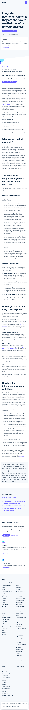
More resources (6, 7)
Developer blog (19, 660)
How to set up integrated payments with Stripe (14, 78)
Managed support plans (7, 695)
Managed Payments (6, 617)
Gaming (17, 615)
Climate (4, 598)
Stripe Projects (19, 659)
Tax (3, 630)
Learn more (5, 47)
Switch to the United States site (10, 706)
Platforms (18, 608)
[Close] (26, 703)
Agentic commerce (20, 591)
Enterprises (18, 587)
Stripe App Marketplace (21, 639)
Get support (5, 693)
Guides (3, 666)
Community (5, 671)
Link (3, 615)
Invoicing (4, 611)
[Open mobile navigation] (26, 2)
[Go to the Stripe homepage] (3, 580)
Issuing (3, 613)
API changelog (19, 655)
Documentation (19, 649)
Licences (4, 682)
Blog (3, 670)
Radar (3, 625)
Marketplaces (19, 604)
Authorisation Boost (7, 591)
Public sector (19, 630)
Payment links (5, 619)
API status (18, 653)
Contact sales (14, 535)
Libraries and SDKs (20, 657)
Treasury (4, 634)
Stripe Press (18, 671)
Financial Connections (7, 608)
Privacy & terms (6, 677)
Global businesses (20, 600)
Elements (4, 606)
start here (21, 456)
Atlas (3, 589)
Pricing (3, 587)
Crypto (3, 602)
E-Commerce (19, 595)
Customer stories (6, 668)
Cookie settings (6, 686)
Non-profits (18, 626)
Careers (17, 668)
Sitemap (4, 684)
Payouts (4, 623)
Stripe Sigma (5, 628)
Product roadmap (20, 666)
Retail (17, 632)
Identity (4, 610)
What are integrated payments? (10, 69)
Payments (16, 7)
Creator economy (20, 613)
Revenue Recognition (7, 626)
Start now (5, 535)
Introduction (5, 66)
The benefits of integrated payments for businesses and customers (12, 72)
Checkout (4, 596)
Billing (3, 593)
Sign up (5, 413)
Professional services (21, 628)
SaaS (17, 610)
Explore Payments (6, 553)
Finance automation (20, 598)
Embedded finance (20, 596)
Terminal (4, 632)
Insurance (18, 621)
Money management (20, 606)
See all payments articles (8, 497)
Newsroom (18, 670)
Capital (3, 595)
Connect (4, 600)
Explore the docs (6, 567)
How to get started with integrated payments (13, 75)
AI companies (19, 611)
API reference (19, 651)
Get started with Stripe (9, 30)
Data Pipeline (5, 604)
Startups (18, 589)
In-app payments (20, 602)
